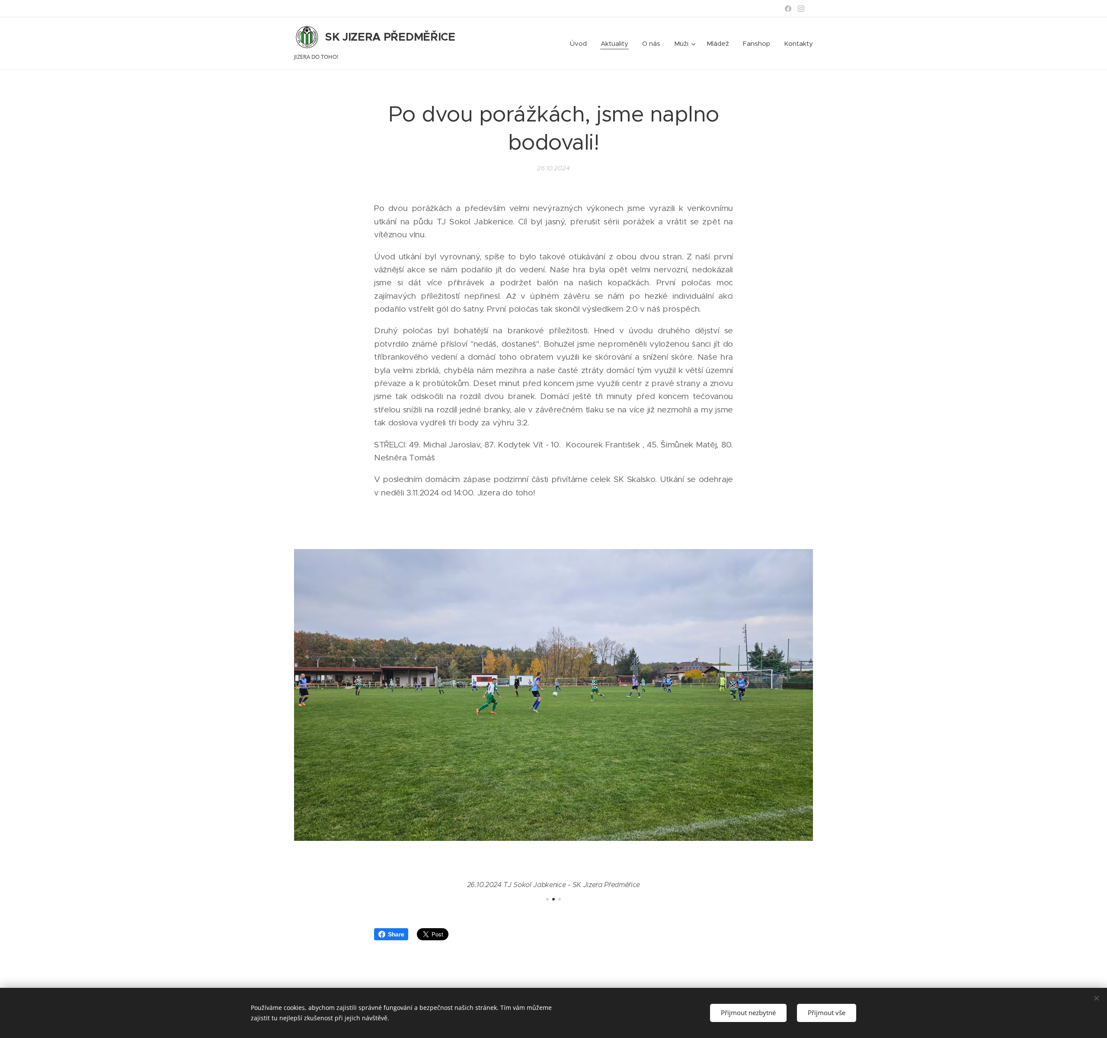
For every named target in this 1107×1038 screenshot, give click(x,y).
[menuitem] (581, 43)
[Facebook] (788, 8)
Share (396, 934)
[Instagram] (801, 8)
